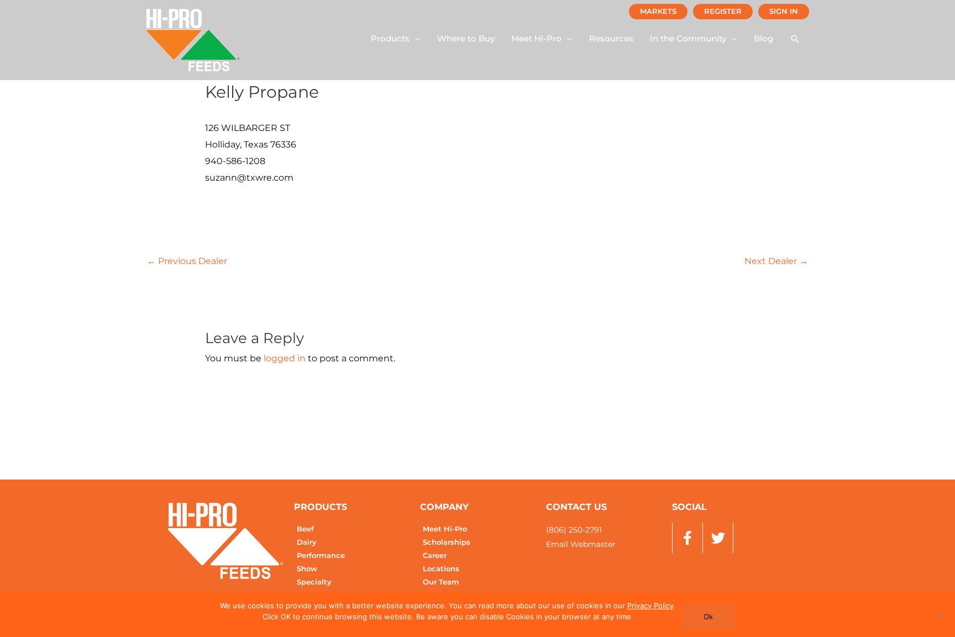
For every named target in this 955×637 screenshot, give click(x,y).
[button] (396, 38)
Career (435, 555)
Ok (708, 616)
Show (307, 569)
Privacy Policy (650, 605)
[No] (941, 614)
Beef (305, 529)
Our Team (441, 582)
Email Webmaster (581, 544)
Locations (441, 569)
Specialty (314, 582)
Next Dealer (776, 261)
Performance (321, 555)
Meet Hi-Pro (445, 529)
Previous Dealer (187, 261)
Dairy (307, 542)
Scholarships (446, 542)
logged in (285, 358)
